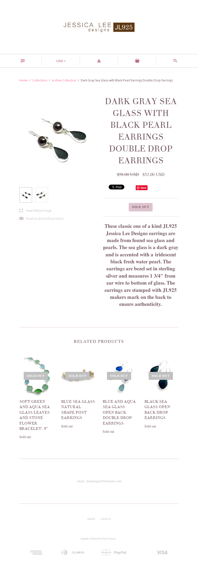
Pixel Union (109, 538)
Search (91, 518)
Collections (39, 80)
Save (144, 187)
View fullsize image (35, 211)
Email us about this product (41, 219)
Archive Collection (64, 80)
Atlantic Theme (89, 538)
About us (105, 518)
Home (23, 80)
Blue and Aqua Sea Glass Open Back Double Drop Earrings (119, 412)
